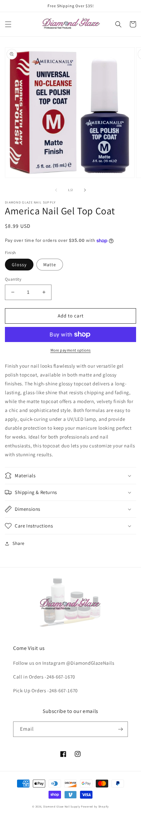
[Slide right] (85, 190)
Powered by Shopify (95, 806)
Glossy (19, 265)
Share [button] (18, 543)
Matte (49, 265)
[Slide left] (56, 190)
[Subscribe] (120, 729)
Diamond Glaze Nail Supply (61, 806)
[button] (8, 24)
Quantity (13, 279)
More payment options (70, 350)
